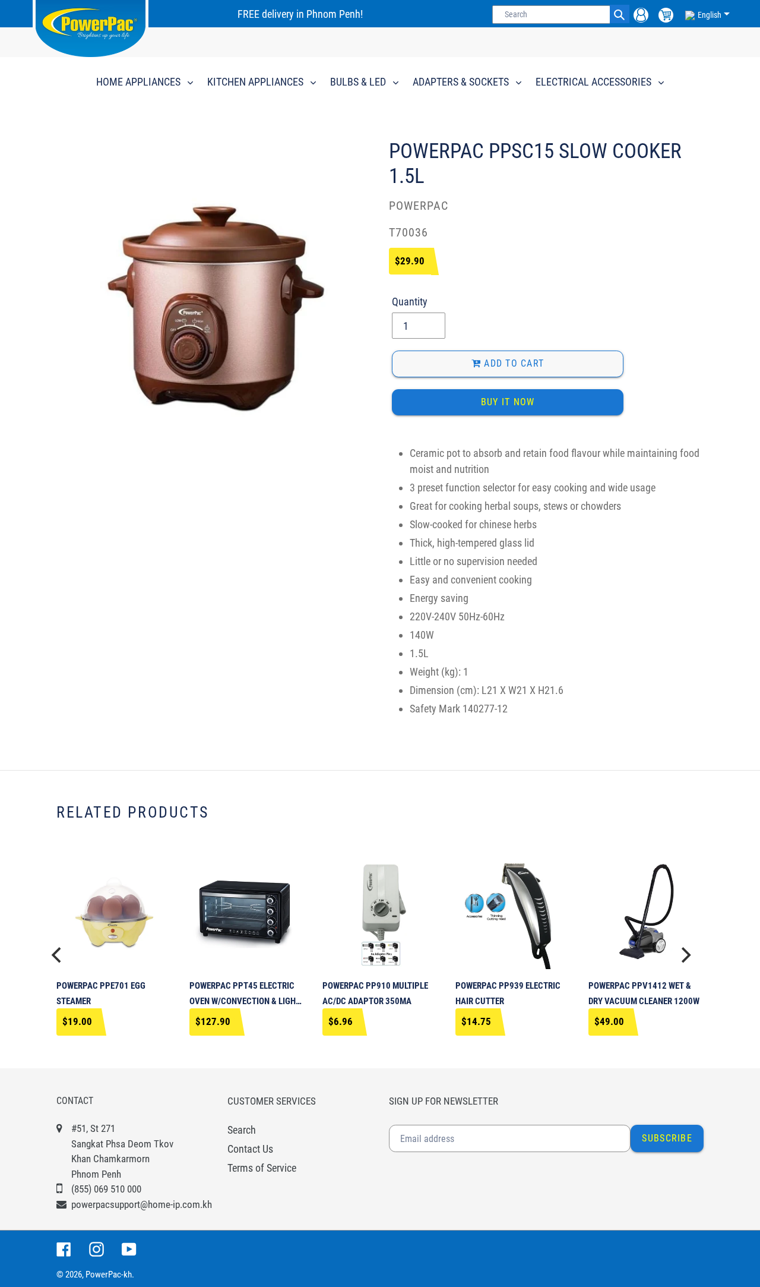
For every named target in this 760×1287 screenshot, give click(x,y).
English (709, 15)
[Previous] (58, 955)
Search (241, 1130)
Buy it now (508, 402)
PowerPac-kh (109, 1274)
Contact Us (250, 1149)
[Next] (685, 955)
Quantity (410, 301)
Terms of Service (261, 1168)
